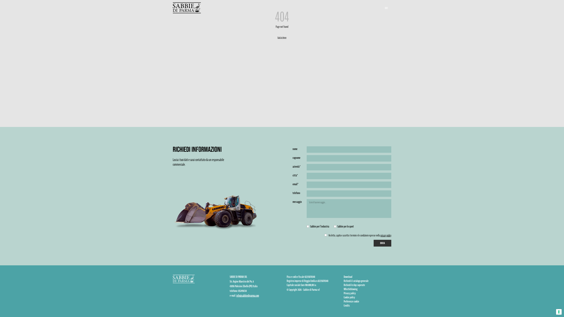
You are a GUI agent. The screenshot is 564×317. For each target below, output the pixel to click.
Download (348, 277)
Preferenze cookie (351, 301)
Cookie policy (349, 297)
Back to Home (282, 37)
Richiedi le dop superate (354, 285)
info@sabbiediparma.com (247, 296)
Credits (347, 305)
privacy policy (385, 235)
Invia (382, 243)
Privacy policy (350, 293)
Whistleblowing (350, 289)
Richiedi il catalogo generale (356, 281)
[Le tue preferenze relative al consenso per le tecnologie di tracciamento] (559, 312)
